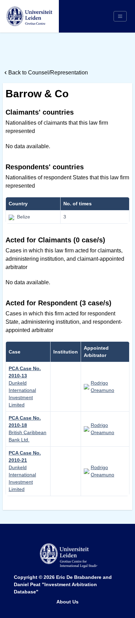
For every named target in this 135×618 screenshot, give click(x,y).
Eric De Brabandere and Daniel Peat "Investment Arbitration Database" (63, 584)
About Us (67, 601)
